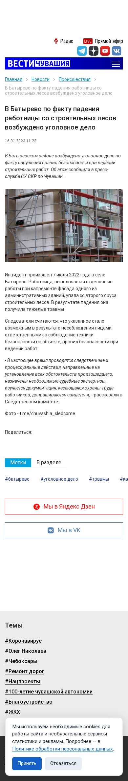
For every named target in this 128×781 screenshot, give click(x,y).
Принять (26, 763)
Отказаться (63, 763)
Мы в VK (69, 530)
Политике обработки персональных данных (62, 749)
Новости (41, 79)
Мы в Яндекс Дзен (69, 506)
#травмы (99, 479)
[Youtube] (105, 51)
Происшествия (75, 79)
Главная (13, 79)
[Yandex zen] (93, 51)
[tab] (18, 462)
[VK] (116, 51)
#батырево (17, 479)
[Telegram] (82, 51)
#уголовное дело (59, 479)
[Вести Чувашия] (37, 64)
